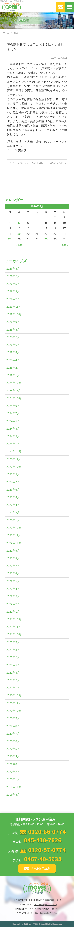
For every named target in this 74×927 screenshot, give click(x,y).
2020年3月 (13, 764)
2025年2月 (13, 367)
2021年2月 (13, 680)
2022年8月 (13, 558)
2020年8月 (13, 726)
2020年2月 (13, 771)
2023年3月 (13, 512)
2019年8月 (13, 794)
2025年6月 (13, 344)
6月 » (65, 245)
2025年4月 (13, 360)
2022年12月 (13, 527)
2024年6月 (13, 421)
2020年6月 (13, 741)
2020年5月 (13, 748)
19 (19, 233)
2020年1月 (13, 779)
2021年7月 (13, 657)
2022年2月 (13, 604)
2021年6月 (13, 665)
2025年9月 (13, 321)
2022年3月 (13, 596)
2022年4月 (13, 588)
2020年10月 (13, 710)
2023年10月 (13, 466)
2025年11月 (13, 306)
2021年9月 (13, 642)
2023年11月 (13, 459)
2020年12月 (13, 695)
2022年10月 (13, 543)
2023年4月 (13, 504)
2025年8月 (13, 329)
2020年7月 (13, 733)
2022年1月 (13, 611)
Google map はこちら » (45, 904)
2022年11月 (13, 535)
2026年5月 (13, 284)
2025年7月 (13, 337)
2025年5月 (13, 352)
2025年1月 (13, 375)
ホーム (6, 33)
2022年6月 (13, 573)
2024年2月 (13, 436)
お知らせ (22, 163)
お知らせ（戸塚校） (57, 163)
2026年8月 (13, 268)
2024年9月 (13, 405)
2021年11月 (13, 626)
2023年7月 (13, 482)
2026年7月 (13, 276)
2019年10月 (13, 787)
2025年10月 (13, 314)
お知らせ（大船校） (37, 163)
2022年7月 (13, 565)
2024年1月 (13, 443)
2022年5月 (13, 581)
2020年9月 (13, 718)
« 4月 (19, 245)
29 (46, 239)
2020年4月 (13, 756)
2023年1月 (13, 520)
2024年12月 (13, 382)
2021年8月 (13, 649)
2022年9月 (13, 550)
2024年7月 (13, 413)
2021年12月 (13, 619)
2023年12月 (13, 451)
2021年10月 (13, 634)
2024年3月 (13, 428)
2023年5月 (13, 497)
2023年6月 (13, 489)
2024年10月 (13, 398)
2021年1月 (13, 687)
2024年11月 (13, 390)
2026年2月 (13, 299)
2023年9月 (13, 474)
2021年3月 (13, 672)
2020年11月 (13, 703)
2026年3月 (13, 291)
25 (9, 239)
